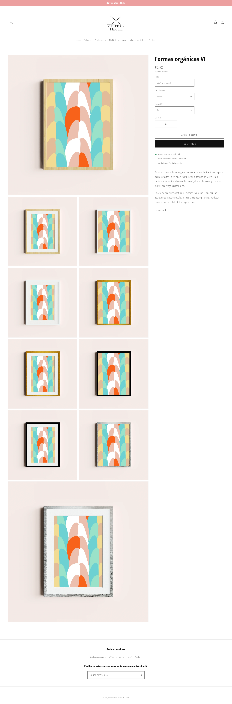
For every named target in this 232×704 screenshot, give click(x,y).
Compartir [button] (162, 210)
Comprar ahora (189, 143)
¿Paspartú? (159, 104)
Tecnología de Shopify (122, 698)
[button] (11, 22)
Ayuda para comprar (98, 657)
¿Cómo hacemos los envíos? (120, 657)
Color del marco (160, 90)
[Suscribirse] (140, 674)
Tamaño (158, 76)
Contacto (138, 657)
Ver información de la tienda (170, 163)
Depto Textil (112, 698)
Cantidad (158, 117)
